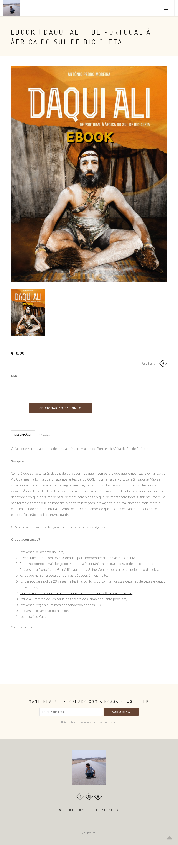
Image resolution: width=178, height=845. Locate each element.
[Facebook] (163, 363)
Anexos (44, 435)
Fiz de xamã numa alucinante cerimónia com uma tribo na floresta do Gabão (76, 593)
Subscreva (121, 712)
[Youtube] (98, 796)
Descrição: (22, 435)
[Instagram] (89, 796)
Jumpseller (89, 832)
